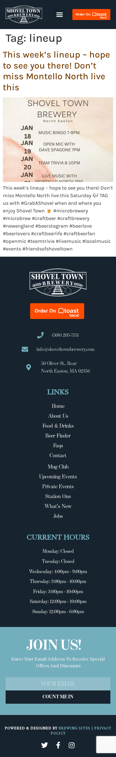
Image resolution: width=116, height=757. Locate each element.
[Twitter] (44, 745)
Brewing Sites (75, 728)
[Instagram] (71, 745)
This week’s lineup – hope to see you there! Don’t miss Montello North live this (56, 70)
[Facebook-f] (58, 745)
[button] (59, 14)
